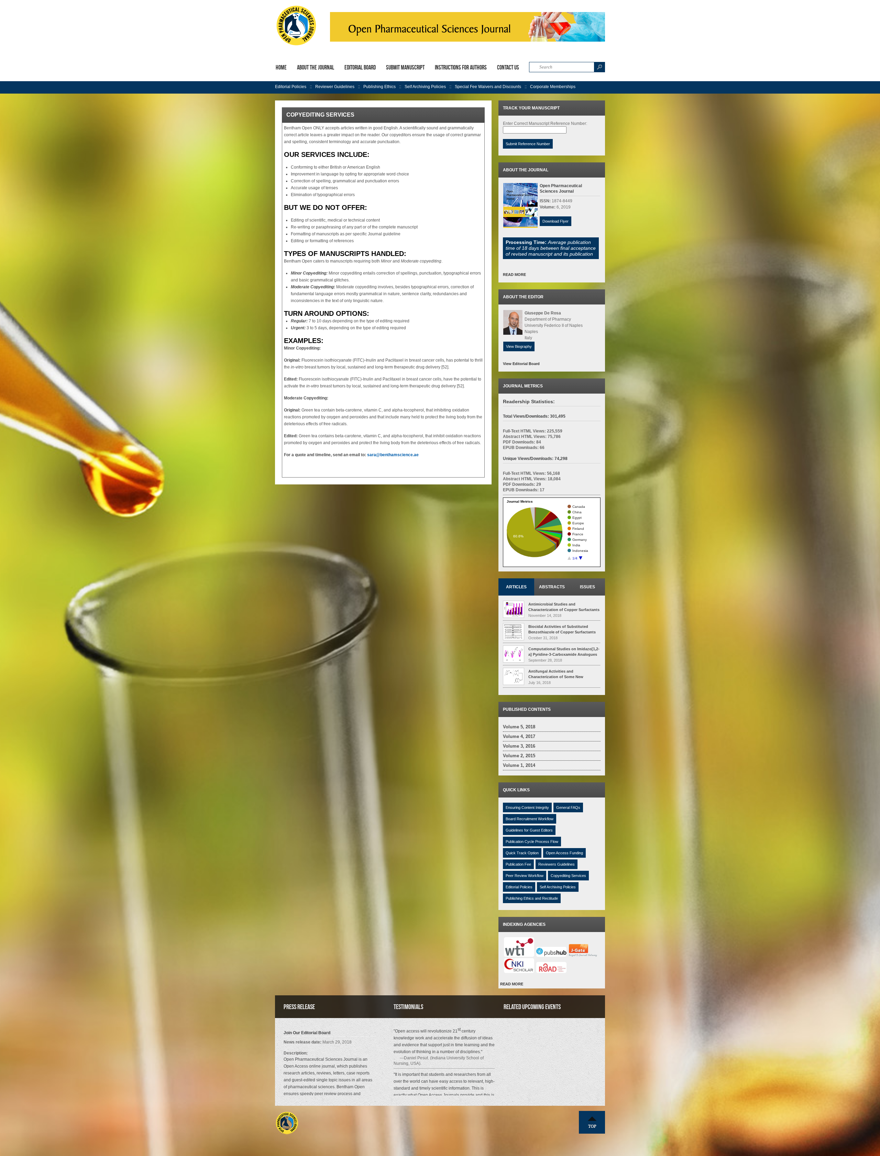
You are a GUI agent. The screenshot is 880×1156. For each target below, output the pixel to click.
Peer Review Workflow (524, 876)
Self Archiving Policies (425, 86)
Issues (587, 587)
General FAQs (568, 807)
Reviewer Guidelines (334, 86)
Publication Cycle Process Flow (532, 841)
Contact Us (508, 67)
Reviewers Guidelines (556, 864)
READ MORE (514, 274)
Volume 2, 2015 (519, 755)
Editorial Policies (290, 86)
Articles (516, 587)
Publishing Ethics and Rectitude (532, 898)
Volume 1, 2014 (519, 765)
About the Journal (315, 67)
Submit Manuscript (405, 67)
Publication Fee (518, 864)
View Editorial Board (521, 364)
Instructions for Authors (461, 67)
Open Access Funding (564, 853)
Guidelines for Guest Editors (529, 830)
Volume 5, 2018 (519, 726)
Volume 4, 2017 (519, 736)
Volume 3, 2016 (519, 746)
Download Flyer (555, 221)
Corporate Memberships (552, 86)
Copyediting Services (568, 876)
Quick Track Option (522, 853)
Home (281, 67)
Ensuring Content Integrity (527, 807)
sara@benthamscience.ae (393, 454)
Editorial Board (360, 67)
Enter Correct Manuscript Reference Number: (545, 123)
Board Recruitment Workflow (529, 819)
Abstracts (552, 587)
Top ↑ (592, 1122)
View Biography (519, 346)
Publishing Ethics (379, 86)
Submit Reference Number (528, 144)
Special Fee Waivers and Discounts (488, 86)
